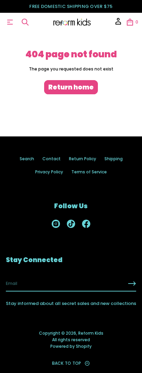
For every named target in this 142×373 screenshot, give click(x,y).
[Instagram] (55, 223)
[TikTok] (71, 223)
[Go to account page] (118, 24)
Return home (71, 87)
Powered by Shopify (71, 346)
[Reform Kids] (72, 22)
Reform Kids (90, 333)
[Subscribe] (132, 283)
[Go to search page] (25, 22)
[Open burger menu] (10, 22)
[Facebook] (86, 223)
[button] (25, 22)
